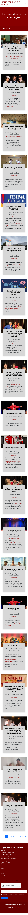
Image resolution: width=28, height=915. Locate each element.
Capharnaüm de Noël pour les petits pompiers (14, 448)
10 (25, 836)
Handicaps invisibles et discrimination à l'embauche (14, 208)
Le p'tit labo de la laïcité (14, 538)
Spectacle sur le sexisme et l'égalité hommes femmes (14, 250)
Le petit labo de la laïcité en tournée (14, 531)
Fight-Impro (14, 95)
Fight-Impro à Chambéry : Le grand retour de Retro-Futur (14, 489)
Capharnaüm (14, 419)
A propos (3, 875)
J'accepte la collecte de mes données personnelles (13, 894)
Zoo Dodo (14, 300)
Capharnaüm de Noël (14, 646)
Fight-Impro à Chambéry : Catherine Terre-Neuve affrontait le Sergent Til (14, 374)
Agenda (2, 873)
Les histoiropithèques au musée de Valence (14, 770)
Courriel (2, 889)
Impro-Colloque (14, 697)
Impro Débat (14, 175)
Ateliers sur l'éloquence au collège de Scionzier (14, 806)
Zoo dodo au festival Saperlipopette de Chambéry (14, 292)
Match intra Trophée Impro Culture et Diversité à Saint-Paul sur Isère (14, 48)
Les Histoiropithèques (14, 777)
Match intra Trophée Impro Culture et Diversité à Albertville (14, 128)
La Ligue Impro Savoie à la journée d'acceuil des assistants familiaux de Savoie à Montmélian (14, 731)
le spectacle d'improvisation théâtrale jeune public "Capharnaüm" (14, 623)
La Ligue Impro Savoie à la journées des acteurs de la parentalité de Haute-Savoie (14, 689)
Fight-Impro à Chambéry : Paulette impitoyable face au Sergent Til (14, 87)
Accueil (5, 28)
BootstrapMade (16, 907)
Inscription (4, 898)
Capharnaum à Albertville (14, 413)
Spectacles (3, 870)
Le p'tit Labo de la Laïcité (15, 542)
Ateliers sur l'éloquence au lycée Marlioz (14, 168)
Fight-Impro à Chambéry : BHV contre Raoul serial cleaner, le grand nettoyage (14, 334)
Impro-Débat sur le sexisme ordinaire (14, 570)
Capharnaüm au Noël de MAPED (14, 609)
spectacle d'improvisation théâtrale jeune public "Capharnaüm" (12, 659)
